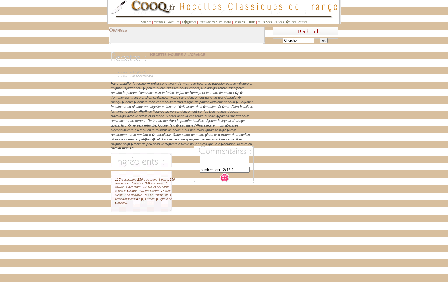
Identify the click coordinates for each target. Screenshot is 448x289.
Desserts (239, 22)
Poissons (225, 22)
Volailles (173, 22)
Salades (146, 22)
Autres (302, 22)
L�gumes (189, 22)
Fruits (251, 22)
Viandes (159, 22)
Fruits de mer (208, 22)
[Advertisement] (307, 78)
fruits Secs (265, 22)
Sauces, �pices (285, 22)
